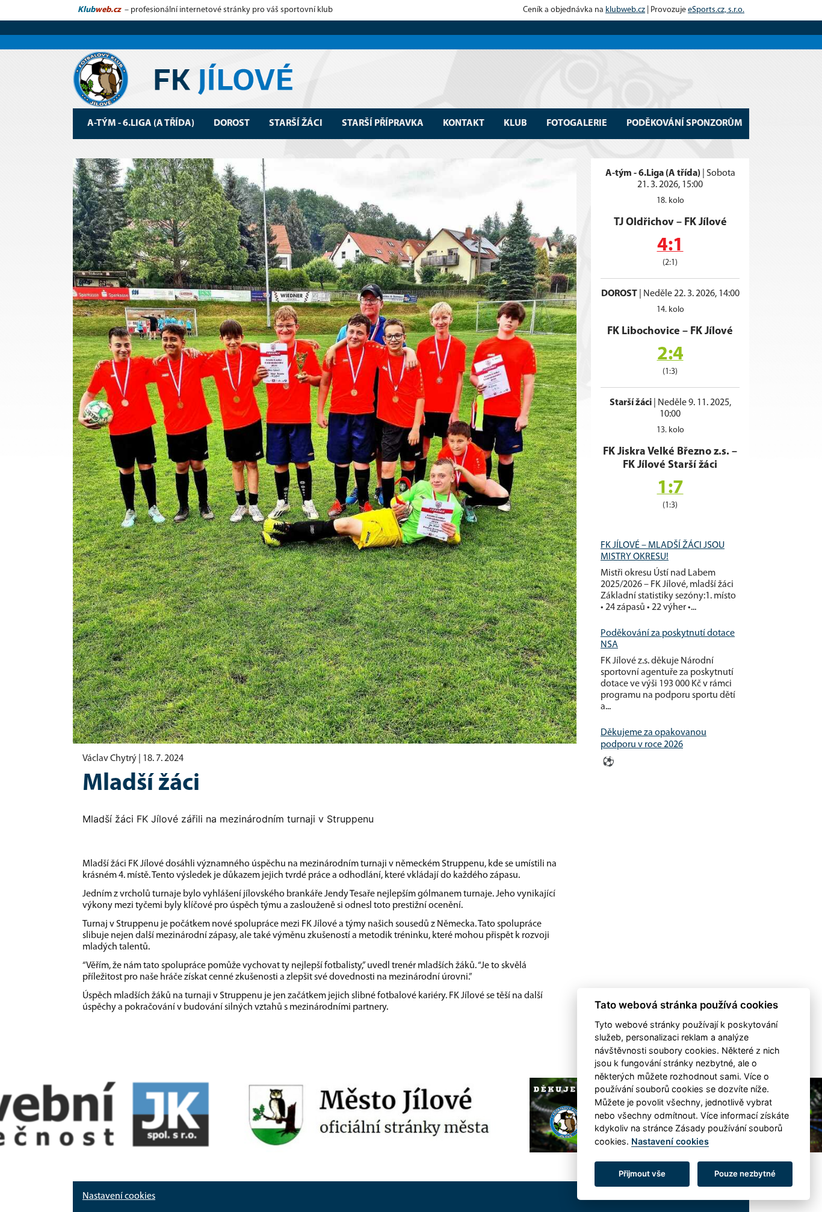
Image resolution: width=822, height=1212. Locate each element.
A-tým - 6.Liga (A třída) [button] (140, 123)
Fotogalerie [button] (576, 123)
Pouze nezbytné (745, 1173)
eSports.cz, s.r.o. (716, 9)
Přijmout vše (642, 1173)
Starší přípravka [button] (383, 123)
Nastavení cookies (118, 1196)
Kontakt (463, 123)
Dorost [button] (232, 123)
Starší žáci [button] (296, 123)
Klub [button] (515, 123)
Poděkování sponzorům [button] (684, 123)
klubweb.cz (625, 9)
